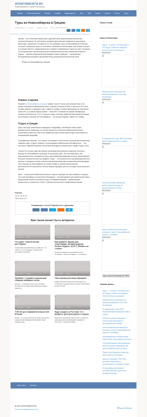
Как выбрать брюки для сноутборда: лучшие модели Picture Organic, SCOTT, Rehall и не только (72, 245)
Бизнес (98, 13)
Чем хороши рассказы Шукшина (70, 278)
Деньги (107, 13)
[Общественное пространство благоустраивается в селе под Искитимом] (117, 117)
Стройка (57, 13)
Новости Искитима (33, 13)
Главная (20, 13)
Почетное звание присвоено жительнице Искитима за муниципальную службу (113, 185)
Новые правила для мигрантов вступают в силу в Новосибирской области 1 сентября (116, 232)
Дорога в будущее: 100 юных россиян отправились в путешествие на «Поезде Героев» (116, 361)
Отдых (126, 13)
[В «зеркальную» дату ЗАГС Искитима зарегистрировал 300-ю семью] (117, 162)
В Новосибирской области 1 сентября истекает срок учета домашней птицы (114, 370)
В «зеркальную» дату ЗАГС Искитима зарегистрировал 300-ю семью (117, 139)
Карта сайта (21, 385)
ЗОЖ (89, 13)
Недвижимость (70, 13)
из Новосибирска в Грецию (36, 104)
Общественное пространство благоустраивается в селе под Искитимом (114, 94)
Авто (82, 13)
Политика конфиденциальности (26, 409)
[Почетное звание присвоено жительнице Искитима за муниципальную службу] (117, 208)
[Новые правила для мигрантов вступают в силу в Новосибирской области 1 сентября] (117, 255)
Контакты (33, 385)
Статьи (117, 13)
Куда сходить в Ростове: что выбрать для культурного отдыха (72, 313)
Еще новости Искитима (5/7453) (116, 276)
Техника (47, 13)
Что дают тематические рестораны (27, 243)
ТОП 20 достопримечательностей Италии (32, 313)
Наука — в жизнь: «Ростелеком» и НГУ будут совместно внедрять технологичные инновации (115, 47)
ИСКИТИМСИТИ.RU (29, 3)
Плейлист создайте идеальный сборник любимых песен (30, 279)
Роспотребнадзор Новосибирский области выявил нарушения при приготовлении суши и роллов (116, 345)
